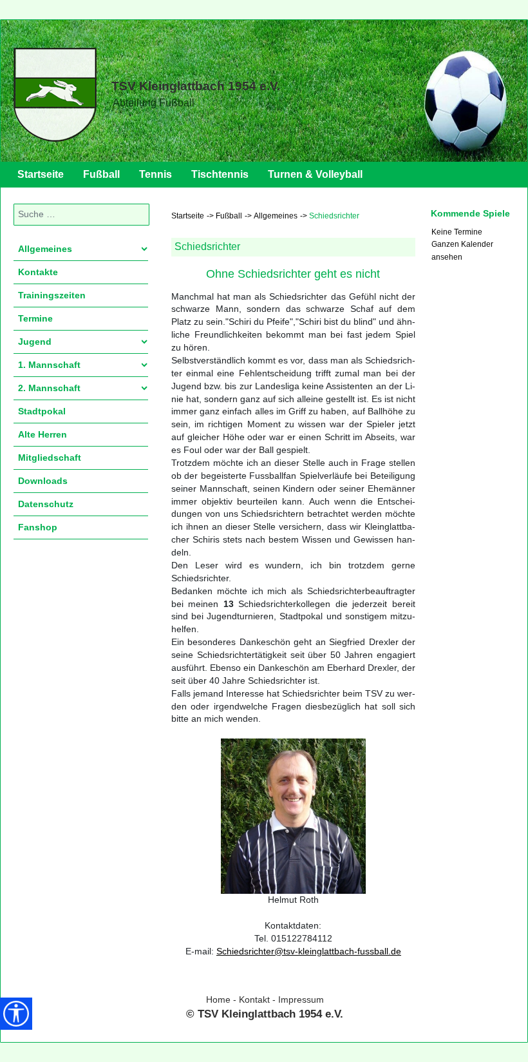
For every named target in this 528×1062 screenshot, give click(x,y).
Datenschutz (45, 504)
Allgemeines (45, 249)
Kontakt (254, 999)
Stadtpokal (42, 411)
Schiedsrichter (207, 246)
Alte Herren (42, 434)
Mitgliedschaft (49, 457)
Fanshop (37, 527)
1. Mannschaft (49, 365)
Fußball (101, 174)
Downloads (43, 481)
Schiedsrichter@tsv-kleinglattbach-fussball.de (308, 951)
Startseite (40, 174)
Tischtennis (220, 174)
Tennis (155, 174)
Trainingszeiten (52, 295)
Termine (35, 318)
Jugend (35, 341)
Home (218, 999)
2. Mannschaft (49, 388)
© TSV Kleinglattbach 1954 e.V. (264, 1013)
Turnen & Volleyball (315, 174)
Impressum (301, 999)
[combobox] (81, 215)
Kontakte (38, 272)
